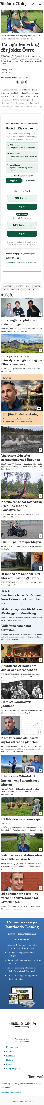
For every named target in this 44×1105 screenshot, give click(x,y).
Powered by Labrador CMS (22, 1101)
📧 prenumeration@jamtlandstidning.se (21, 262)
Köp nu (22, 207)
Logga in (13, 181)
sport (5, 290)
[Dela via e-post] (25, 82)
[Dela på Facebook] (18, 82)
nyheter (19, 286)
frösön (37, 286)
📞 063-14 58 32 (12, 258)
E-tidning (10, 1051)
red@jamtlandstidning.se (12, 1092)
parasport (7, 286)
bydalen (15, 290)
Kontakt (9, 1064)
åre (23, 290)
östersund (33, 290)
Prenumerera (12, 1047)
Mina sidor (30, 181)
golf (28, 286)
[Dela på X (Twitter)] (22, 82)
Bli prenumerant (22, 939)
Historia (9, 1060)
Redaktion (10, 1056)
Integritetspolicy (13, 1068)
